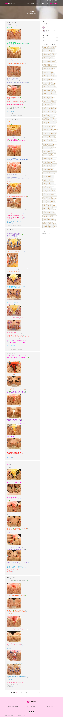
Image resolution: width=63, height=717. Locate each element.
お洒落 (51, 53)
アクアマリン (49, 65)
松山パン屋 (53, 212)
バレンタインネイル (45, 143)
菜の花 (47, 222)
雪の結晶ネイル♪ (48, 26)
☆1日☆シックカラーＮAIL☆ (11, 353)
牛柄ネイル (54, 215)
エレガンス (55, 76)
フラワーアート (45, 161)
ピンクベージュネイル (46, 155)
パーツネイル (44, 148)
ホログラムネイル (50, 169)
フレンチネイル (50, 162)
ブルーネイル (53, 166)
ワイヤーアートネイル (46, 190)
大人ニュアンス (45, 201)
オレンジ (54, 79)
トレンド (54, 125)
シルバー (49, 104)
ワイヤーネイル (52, 190)
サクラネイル (44, 101)
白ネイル (47, 216)
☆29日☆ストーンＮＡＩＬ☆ (11, 577)
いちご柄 (53, 50)
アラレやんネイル (45, 71)
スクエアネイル (50, 115)
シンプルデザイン (45, 108)
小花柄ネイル (44, 205)
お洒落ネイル (55, 53)
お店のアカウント (48, 51)
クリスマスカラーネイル (52, 93)
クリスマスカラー (45, 93)
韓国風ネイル (51, 226)
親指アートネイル (45, 223)
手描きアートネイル (50, 208)
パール (52, 148)
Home (27, 13)
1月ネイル (44, 46)
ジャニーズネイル (54, 111)
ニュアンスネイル (51, 136)
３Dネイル (47, 227)
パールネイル (44, 150)
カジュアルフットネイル (52, 83)
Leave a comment (12, 115)
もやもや (49, 64)
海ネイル (44, 215)
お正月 (44, 53)
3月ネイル (48, 46)
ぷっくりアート (45, 61)
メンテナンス (50, 180)
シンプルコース (54, 107)
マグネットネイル (45, 173)
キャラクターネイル (49, 87)
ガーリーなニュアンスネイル (47, 86)
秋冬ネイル (49, 219)
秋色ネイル (53, 219)
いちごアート (44, 50)
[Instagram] (56, 3)
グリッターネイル (52, 97)
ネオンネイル (51, 140)
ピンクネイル (44, 154)
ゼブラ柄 (44, 119)
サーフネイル (54, 101)
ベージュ (52, 168)
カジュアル (51, 82)
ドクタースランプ (45, 129)
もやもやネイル (54, 64)
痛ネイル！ (47, 23)
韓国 (43, 226)
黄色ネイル (55, 226)
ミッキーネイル (48, 176)
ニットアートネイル (45, 133)
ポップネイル (55, 172)
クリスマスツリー (45, 94)
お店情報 (53, 51)
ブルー (49, 166)
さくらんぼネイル (52, 58)
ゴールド (50, 100)
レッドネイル (52, 186)
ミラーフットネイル (45, 179)
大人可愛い (48, 202)
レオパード (48, 184)
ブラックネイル (45, 166)
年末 (50, 205)
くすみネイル (51, 57)
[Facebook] (54, 3)
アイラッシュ (44, 65)
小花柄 (52, 204)
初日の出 (52, 194)
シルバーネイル (54, 104)
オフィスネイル (45, 79)
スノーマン (44, 118)
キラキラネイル (45, 90)
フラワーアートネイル (51, 161)
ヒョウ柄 (53, 150)
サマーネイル (49, 101)
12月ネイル (50, 47)
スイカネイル (53, 112)
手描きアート (44, 208)
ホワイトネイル (45, 172)
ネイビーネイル (45, 137)
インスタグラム (45, 76)
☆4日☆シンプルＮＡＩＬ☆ (11, 22)
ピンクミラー (51, 155)
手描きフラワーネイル (46, 209)
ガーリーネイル (54, 86)
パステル (50, 144)
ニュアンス (55, 133)
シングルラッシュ (45, 107)
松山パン (49, 212)
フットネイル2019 (50, 158)
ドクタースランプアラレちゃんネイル (48, 130)
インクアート (54, 75)
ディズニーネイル (45, 125)
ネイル (17, 115)
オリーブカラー (50, 79)
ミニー (52, 176)
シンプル (50, 107)
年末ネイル (53, 205)
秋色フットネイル (45, 220)
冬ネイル (48, 194)
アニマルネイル (52, 68)
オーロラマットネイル (46, 82)
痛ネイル (44, 216)
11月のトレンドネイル (53, 46)
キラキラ (53, 89)
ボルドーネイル (50, 172)
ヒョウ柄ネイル (50, 151)
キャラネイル (54, 87)
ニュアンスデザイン (45, 136)
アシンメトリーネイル (46, 68)
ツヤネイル (44, 122)
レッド (48, 186)
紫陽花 (50, 220)
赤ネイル (54, 223)
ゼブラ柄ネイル (48, 119)
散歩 (54, 209)
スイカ (50, 112)
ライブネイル (44, 183)
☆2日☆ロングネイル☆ (10, 229)
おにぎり (44, 51)
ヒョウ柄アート (45, 151)
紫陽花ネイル (53, 220)
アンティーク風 (51, 72)
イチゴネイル (50, 75)
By (20, 115)
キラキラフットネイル (51, 90)
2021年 (54, 47)
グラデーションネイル (46, 97)
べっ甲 (49, 61)
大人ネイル (44, 202)
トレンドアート (45, 126)
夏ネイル (50, 198)
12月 (47, 47)
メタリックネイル (45, 180)
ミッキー (44, 176)
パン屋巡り (53, 147)
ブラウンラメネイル (52, 165)
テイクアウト (55, 122)
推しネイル (51, 209)
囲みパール (44, 197)
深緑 (51, 215)
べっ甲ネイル (53, 61)
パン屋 (50, 147)
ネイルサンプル (53, 137)
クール (55, 94)
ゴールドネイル (54, 100)
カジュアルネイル (45, 83)
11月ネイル (44, 47)
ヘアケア (49, 168)
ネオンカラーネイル (45, 140)
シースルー (55, 108)
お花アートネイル (49, 54)
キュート (44, 89)
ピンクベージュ (50, 154)
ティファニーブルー (49, 122)
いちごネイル (49, 50)
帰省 (48, 205)
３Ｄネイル (51, 227)
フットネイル (44, 158)
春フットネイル (45, 212)
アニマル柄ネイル (45, 69)
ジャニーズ (49, 111)
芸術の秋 (44, 222)
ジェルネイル (44, 111)
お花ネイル (54, 54)
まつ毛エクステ (45, 64)
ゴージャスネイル (45, 100)
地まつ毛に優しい (45, 198)
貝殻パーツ (50, 223)
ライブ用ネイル (50, 183)
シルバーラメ (44, 105)
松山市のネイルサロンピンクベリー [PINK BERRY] (14, 715)
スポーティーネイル (54, 118)
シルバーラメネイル (50, 105)
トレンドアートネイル (51, 126)
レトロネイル (50, 187)
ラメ (53, 183)
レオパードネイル (53, 184)
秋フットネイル (45, 219)
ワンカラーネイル (49, 191)
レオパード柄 (44, 186)
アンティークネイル (45, 72)
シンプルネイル (51, 108)
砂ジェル (51, 216)
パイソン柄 (50, 143)
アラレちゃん (50, 69)
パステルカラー (55, 144)
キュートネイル (48, 89)
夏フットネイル (54, 198)
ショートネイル (45, 104)
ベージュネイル (45, 169)
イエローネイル (45, 75)
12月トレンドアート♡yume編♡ (50, 30)
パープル (49, 148)
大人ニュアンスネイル (51, 201)
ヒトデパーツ (49, 150)
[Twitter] (55, 3)
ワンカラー (44, 191)
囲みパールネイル (49, 197)
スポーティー (49, 118)
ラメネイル (44, 184)
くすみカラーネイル (45, 57)
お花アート (44, 54)
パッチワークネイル (45, 147)
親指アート (50, 222)
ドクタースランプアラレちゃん (53, 129)
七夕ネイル (54, 191)
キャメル (44, 87)
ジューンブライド (45, 112)
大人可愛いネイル (53, 202)
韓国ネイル (46, 226)
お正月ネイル (47, 53)
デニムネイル (50, 125)
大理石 (44, 204)
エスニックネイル (50, 76)
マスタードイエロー (51, 173)
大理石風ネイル (48, 204)
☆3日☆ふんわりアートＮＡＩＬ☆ (12, 119)
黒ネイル (44, 227)
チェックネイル (54, 119)
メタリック (50, 179)
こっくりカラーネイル (46, 58)
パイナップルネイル (45, 144)
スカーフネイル (45, 115)
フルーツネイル (45, 162)
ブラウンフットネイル (46, 165)
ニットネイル (51, 133)
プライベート (44, 168)
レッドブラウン (45, 187)
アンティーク (50, 71)
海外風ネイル (48, 215)
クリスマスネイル (51, 94)
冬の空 (45, 194)
